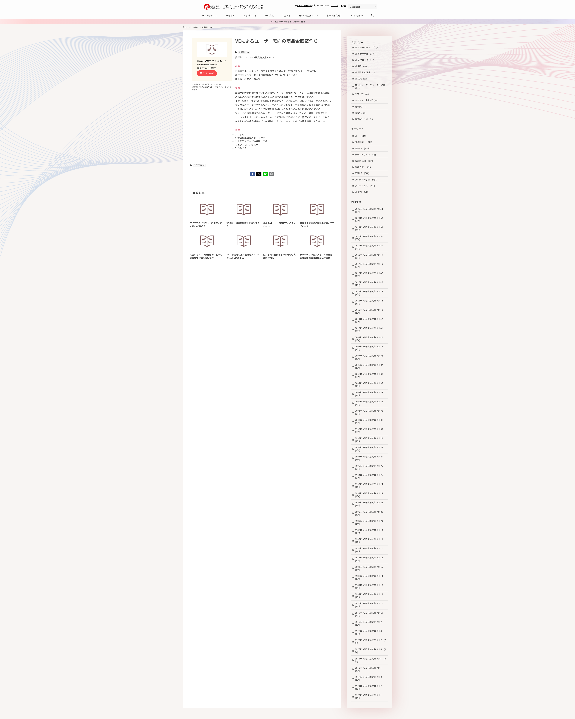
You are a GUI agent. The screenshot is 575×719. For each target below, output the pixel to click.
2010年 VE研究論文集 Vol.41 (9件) (370, 330)
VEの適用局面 (364, 53)
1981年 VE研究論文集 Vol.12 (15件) (370, 596)
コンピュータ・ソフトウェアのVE (370, 86)
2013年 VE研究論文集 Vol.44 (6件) (370, 302)
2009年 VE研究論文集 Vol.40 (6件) (370, 339)
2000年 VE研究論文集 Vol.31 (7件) (370, 421)
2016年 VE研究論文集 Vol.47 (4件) (370, 275)
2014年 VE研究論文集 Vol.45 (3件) (370, 293)
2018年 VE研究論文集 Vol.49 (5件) (370, 256)
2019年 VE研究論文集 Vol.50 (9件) (370, 247)
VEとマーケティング (367, 47)
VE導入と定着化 (365, 72)
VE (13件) (360, 135)
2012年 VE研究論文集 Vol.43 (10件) (370, 311)
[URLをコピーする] (271, 174)
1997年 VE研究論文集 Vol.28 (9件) (370, 449)
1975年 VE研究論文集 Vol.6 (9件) (370, 651)
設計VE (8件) (362, 173)
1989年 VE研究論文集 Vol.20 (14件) (370, 522)
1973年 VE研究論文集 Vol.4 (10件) (369, 669)
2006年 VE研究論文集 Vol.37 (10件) (370, 366)
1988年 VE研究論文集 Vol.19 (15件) (370, 532)
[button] (252, 174)
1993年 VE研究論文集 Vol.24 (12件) (370, 486)
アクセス (334, 5)
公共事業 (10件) (363, 142)
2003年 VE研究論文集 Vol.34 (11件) (370, 394)
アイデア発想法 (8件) (366, 179)
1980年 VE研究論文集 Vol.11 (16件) (370, 605)
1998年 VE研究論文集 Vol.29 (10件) (370, 440)
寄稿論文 (361, 106)
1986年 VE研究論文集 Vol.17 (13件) (370, 550)
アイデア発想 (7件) (365, 185)
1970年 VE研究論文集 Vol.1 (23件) (369, 697)
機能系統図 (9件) (364, 160)
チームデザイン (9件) (366, 154)
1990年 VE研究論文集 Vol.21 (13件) (370, 513)
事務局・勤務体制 (304, 5)
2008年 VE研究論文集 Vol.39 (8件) (370, 348)
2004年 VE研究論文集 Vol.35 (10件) (370, 385)
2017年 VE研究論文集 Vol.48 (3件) (370, 265)
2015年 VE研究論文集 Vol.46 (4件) (370, 284)
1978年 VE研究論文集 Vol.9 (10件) (369, 623)
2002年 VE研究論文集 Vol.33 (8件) (370, 403)
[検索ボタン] (372, 15)
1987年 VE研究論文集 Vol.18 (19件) (370, 541)
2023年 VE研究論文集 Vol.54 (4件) (370, 210)
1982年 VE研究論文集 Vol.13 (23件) (370, 587)
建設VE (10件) (362, 148)
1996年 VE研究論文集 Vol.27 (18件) (370, 458)
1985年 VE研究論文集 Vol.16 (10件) (370, 559)
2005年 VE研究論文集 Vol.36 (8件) (370, 376)
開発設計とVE (244, 52)
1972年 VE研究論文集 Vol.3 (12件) (369, 678)
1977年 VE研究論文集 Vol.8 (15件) (369, 632)
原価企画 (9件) (363, 167)
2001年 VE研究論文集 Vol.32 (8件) (370, 412)
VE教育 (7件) (362, 191)
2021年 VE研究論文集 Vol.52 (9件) (370, 229)
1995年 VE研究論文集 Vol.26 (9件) (370, 467)
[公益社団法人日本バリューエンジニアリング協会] (234, 7)
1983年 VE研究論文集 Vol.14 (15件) (370, 577)
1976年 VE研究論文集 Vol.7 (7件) (370, 642)
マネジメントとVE (366, 100)
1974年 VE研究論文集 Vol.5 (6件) (370, 660)
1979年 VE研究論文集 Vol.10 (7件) (370, 614)
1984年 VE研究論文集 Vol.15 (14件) (370, 568)
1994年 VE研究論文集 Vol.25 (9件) (370, 476)
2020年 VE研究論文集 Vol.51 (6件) (370, 238)
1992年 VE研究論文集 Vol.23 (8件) (370, 495)
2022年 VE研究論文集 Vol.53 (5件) (370, 220)
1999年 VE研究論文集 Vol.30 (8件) (370, 431)
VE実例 (361, 66)
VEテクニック (364, 59)
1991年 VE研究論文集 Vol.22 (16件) (370, 504)
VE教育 (361, 78)
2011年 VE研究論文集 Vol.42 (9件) (370, 321)
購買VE (360, 112)
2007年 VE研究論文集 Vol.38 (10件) (370, 357)
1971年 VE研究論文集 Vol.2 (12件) (369, 688)
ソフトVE (362, 94)
